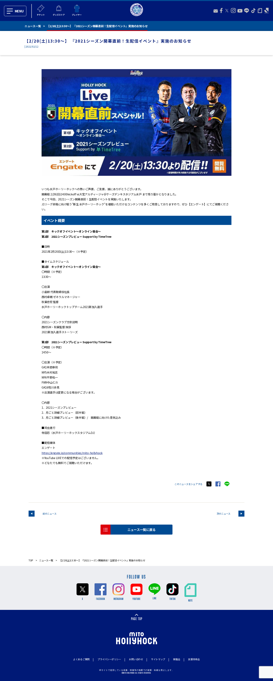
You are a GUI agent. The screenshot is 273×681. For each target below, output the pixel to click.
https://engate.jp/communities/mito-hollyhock (72, 453)
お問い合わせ (136, 659)
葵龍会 (176, 659)
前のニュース (49, 513)
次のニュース (223, 513)
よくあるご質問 (81, 659)
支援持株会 (194, 659)
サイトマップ (158, 659)
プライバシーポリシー (109, 659)
